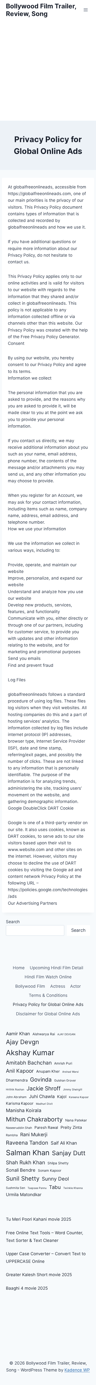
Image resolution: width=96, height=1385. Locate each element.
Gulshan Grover (65, 1080)
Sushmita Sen (15, 1188)
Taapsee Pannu (37, 1188)
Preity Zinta (71, 1127)
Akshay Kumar (30, 1052)
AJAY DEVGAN (66, 1034)
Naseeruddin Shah (19, 1128)
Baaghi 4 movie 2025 (27, 1288)
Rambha (12, 1135)
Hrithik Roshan (15, 1089)
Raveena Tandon (27, 1142)
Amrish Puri (63, 1063)
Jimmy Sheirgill (72, 1089)
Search (13, 921)
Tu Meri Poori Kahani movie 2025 (38, 1219)
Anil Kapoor (20, 1071)
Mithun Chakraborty (34, 1119)
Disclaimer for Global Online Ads (48, 1013)
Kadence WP (77, 1370)
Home (19, 967)
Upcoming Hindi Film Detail (56, 967)
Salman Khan (27, 1152)
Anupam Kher (48, 1071)
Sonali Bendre (20, 1170)
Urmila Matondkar (23, 1194)
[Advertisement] (48, 70)
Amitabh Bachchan (29, 1063)
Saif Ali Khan (64, 1143)
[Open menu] (85, 10)
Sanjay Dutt (68, 1153)
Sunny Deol (55, 1179)
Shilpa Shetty (58, 1163)
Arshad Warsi (70, 1071)
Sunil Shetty (22, 1178)
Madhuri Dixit (44, 1103)
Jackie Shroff (44, 1088)
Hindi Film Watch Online (48, 976)
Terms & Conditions (48, 995)
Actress (57, 986)
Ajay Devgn (22, 1042)
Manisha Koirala (23, 1110)
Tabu (55, 1187)
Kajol (61, 1096)
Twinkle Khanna (73, 1188)
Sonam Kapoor (49, 1170)
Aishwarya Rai (43, 1034)
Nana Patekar (76, 1120)
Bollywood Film (30, 986)
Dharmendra (17, 1080)
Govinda (41, 1079)
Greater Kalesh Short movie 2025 (39, 1274)
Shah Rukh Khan (25, 1162)
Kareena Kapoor (79, 1097)
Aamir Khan (18, 1033)
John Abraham (16, 1097)
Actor (75, 986)
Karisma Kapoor (19, 1103)
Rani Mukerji (34, 1134)
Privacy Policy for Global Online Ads (48, 1004)
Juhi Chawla (42, 1096)
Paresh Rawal (46, 1127)
